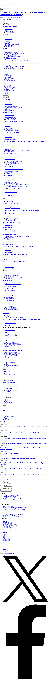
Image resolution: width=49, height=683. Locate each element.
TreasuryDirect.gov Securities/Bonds (10, 524)
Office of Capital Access (9, 151)
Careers (4, 549)
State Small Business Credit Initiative (12, 193)
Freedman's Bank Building (10, 80)
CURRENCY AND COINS (9, 304)
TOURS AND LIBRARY (9, 360)
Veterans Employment (9, 90)
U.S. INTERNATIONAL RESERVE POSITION (15, 254)
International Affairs (9, 40)
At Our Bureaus (8, 86)
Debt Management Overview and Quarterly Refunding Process (17, 236)
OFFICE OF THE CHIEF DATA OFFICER (14, 261)
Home (4, 408)
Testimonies (7, 418)
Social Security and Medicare (10, 118)
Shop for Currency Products (10, 307)
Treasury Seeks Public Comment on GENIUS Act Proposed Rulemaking (18, 458)
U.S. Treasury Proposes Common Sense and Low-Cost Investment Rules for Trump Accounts (23, 438)
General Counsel (8, 39)
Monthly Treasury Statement (10, 219)
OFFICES (5, 34)
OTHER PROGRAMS (8, 244)
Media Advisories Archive (10, 393)
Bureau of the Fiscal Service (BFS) (11, 54)
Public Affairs (7, 42)
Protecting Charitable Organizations (12, 130)
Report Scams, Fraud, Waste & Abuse (10, 508)
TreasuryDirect (8, 356)
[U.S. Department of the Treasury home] (10, 17)
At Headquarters (8, 85)
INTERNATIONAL (8, 175)
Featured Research (8, 172)
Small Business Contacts (7, 522)
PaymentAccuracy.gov (7, 539)
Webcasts (7, 239)
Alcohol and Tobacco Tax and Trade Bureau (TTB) (15, 51)
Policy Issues (5, 96)
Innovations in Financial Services (11, 171)
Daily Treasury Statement (10, 220)
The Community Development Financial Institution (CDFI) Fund (17, 150)
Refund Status (8, 336)
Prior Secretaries (8, 76)
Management (7, 41)
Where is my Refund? (9, 297)
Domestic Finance (8, 36)
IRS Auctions (7, 315)
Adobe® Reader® (10, 553)
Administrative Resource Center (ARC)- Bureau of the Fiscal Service (16, 514)
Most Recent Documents (10, 237)
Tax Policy (7, 43)
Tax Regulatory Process (9, 110)
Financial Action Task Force (10, 129)
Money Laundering (9, 128)
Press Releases (6, 377)
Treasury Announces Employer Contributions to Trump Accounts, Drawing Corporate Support (23, 474)
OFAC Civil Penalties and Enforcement (12, 163)
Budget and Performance (7, 523)
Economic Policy (8, 38)
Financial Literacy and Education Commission (14, 169)
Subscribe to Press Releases (10, 394)
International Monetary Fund (10, 182)
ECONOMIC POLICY (8, 112)
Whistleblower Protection (7, 527)
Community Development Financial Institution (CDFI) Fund (16, 292)
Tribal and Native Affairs (10, 45)
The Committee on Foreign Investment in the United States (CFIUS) (18, 177)
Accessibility (5, 550)
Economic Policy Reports (10, 117)
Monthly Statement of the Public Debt (12, 231)
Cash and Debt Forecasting (10, 143)
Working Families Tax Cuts (8, 403)
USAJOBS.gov (6, 533)
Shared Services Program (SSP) (11, 354)
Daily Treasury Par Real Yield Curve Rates (13, 204)
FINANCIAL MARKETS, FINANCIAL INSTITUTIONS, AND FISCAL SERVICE (23, 141)
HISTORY (5, 72)
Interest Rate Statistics (9, 136)
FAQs (4, 546)
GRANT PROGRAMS (8, 288)
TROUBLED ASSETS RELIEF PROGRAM (14, 257)
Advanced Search (6, 20)
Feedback (5, 548)
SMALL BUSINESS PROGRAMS (11, 188)
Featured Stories (7, 371)
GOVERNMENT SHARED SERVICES (13, 350)
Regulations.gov (6, 538)
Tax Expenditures (8, 104)
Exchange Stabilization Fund (10, 180)
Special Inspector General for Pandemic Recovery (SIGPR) (16, 60)
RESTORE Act (8, 148)
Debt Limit (7, 144)
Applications (7, 322)
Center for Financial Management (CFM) (13, 353)
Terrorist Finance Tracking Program (12, 127)
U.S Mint (7, 310)
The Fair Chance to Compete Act (11, 94)
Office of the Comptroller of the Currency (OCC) (14, 56)
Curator (6, 74)
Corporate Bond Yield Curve (10, 116)
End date (2, 488)
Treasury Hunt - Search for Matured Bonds (13, 284)
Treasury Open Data (9, 266)
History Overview (8, 75)
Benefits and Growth (9, 88)
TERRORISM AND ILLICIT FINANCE (13, 121)
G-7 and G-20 (8, 181)
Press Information (7, 388)
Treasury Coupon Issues (9, 115)
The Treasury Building (9, 78)
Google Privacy (6, 544)
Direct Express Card (9, 299)
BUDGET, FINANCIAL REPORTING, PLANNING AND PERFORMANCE (22, 63)
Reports (6, 108)
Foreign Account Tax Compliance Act (12, 337)
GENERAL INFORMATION (10, 26)
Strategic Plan (7, 65)
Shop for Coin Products (9, 306)
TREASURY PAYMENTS (9, 295)
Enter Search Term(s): (7, 19)
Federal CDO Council (9, 263)
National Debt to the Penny (10, 229)
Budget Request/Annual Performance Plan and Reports (15, 66)
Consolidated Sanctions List (10, 156)
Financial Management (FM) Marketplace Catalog (14, 355)
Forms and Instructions (9, 251)
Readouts (7, 417)
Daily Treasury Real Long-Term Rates (12, 208)
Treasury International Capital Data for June (11, 453)
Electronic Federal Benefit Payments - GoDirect (14, 301)
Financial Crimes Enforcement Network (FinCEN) (14, 53)
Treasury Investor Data (9, 138)
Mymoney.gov (8, 170)
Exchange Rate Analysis (9, 185)
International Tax (8, 105)
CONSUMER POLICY (8, 166)
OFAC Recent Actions (9, 160)
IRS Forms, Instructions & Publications (12, 335)
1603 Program (8, 149)
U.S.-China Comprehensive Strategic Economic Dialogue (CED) (17, 186)
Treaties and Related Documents (11, 106)
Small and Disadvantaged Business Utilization (14, 191)
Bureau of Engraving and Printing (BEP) (10, 496)
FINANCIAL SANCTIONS (9, 153)
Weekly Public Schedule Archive (11, 391)
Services (4, 269)
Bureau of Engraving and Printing (11, 309)
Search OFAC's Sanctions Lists (11, 158)
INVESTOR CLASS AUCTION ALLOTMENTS (15, 242)
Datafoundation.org (9, 268)
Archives (7, 238)
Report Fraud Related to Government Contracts (14, 277)
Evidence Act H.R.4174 (9, 267)
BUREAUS (5, 48)
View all (10, 374)
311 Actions (7, 126)
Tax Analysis (7, 109)
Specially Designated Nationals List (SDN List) (14, 155)
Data (4, 197)
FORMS (5, 340)
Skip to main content (4, 0)
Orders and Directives (9, 32)
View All (9, 380)
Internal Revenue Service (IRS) (11, 55)
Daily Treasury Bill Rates (10, 205)
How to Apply (8, 92)
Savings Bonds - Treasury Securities (12, 343)
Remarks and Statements (9, 382)
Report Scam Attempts (9, 276)
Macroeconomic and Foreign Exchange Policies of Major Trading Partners (19, 184)
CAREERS (5, 83)
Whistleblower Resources (10, 330)
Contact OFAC (8, 164)
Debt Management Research (10, 139)
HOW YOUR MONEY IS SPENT (11, 222)
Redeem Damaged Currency (10, 308)
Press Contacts (8, 390)
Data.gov (7, 264)
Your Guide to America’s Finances (11, 218)
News (4, 367)
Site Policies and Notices (7, 545)
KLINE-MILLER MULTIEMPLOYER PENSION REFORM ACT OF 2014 (21, 319)
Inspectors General (8, 46)
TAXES (5, 332)
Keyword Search (3, 485)
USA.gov (5, 532)
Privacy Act (5, 521)
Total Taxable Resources (10, 119)
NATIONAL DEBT (7, 227)
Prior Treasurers (8, 77)
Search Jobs (7, 93)
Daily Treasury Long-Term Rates (11, 207)
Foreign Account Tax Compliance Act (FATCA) (14, 107)
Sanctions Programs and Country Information (13, 161)
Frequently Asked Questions (10, 162)
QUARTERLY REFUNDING (10, 234)
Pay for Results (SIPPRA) (10, 290)
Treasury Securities (8, 137)
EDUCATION (6, 325)
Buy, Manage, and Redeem (10, 283)
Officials (6, 30)
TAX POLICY (6, 99)
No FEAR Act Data (6, 526)
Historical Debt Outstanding (10, 230)
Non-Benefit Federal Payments (11, 300)
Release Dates (8, 250)
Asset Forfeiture (8, 125)
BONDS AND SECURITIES (10, 280)
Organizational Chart (9, 31)
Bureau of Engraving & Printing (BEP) (12, 52)
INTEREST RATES (8, 201)
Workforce (7, 89)
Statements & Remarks (9, 416)
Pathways (7, 91)
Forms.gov (5, 537)
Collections (7, 79)
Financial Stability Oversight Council (12, 145)
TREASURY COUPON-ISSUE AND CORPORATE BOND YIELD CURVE (21, 210)
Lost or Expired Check (9, 298)
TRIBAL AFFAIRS (7, 195)
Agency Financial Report (10, 67)
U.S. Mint (7, 57)
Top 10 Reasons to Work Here (11, 87)
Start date (2, 487)
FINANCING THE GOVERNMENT (12, 132)
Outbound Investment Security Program (12, 178)
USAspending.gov (8, 225)
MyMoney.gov (5, 535)
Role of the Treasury (9, 29)
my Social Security (6, 540)
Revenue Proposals (8, 103)
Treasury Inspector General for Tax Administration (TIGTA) (16, 59)
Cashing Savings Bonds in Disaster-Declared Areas (15, 285)
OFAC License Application (10, 345)
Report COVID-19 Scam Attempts (11, 275)
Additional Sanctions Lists (10, 159)
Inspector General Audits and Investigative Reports (14, 68)
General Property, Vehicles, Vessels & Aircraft (14, 317)
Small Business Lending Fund (11, 192)
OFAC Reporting (8, 346)
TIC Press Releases (9, 252)
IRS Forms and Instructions (10, 342)
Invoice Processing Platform (10, 357)
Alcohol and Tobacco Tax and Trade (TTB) (11, 495)
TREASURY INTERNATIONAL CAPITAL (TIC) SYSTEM (18, 246)
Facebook (7, 400)
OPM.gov (5, 534)
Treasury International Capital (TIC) (12, 347)
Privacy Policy (5, 543)
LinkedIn (7, 401)
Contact (4, 551)
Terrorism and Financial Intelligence (12, 44)
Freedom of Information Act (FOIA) (10, 525)
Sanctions (7, 123)
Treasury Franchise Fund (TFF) (11, 352)
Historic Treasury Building (10, 362)
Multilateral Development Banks (11, 183)
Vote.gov (4, 541)
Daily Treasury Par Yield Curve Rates (12, 203)
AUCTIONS (6, 313)
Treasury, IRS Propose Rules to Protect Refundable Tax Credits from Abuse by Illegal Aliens (23, 443)
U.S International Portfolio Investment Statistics (14, 249)
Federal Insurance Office (10, 147)
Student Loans (8, 173)
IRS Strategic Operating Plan (10, 69)
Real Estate (7, 316)
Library (6, 363)
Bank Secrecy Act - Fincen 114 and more (13, 344)
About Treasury (6, 23)
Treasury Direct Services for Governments (11, 515)
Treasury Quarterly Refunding (11, 134)
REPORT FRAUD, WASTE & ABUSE (12, 273)
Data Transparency (8, 101)
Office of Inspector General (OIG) (11, 58)
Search (4, 404)
